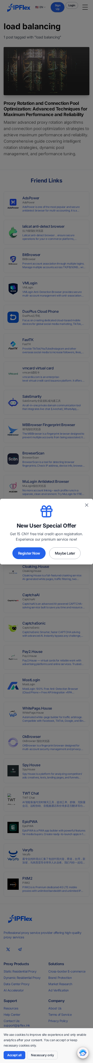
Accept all (14, 1055)
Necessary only (42, 1055)
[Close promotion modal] (86, 505)
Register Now (29, 553)
